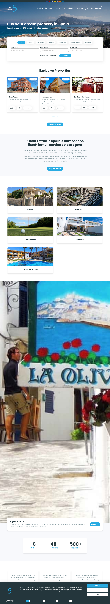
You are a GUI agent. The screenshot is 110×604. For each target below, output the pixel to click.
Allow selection (98, 590)
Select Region (14, 47)
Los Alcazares (47, 97)
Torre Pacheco (14, 97)
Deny (97, 594)
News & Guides (68, 8)
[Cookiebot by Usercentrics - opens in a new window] (9, 601)
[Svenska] (63, 1)
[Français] (52, 1)
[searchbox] (25, 50)
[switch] (43, 601)
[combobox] (25, 50)
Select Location (44, 47)
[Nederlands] (47, 1)
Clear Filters (53, 55)
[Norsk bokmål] (58, 1)
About (58, 8)
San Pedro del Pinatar (82, 97)
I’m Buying (48, 8)
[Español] (60, 1)
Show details (78, 601)
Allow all (97, 585)
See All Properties (55, 124)
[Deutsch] (55, 1)
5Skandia (80, 8)
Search (65, 55)
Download (94, 524)
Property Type (73, 47)
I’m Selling (39, 8)
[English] (50, 1)
